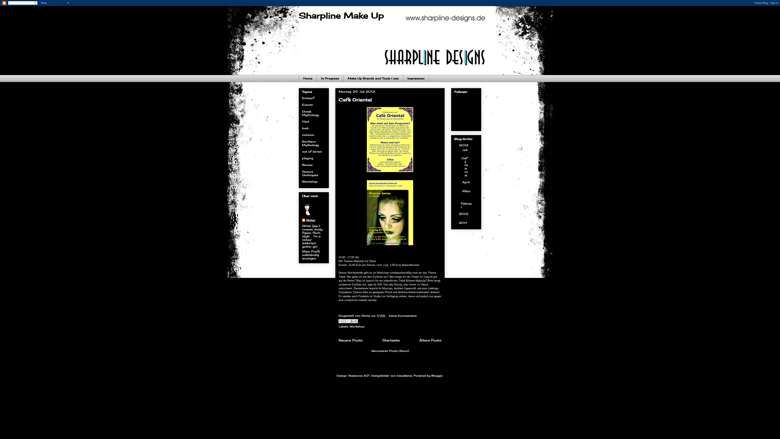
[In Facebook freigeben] (352, 321)
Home (307, 78)
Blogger (437, 375)
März (466, 191)
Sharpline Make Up (341, 16)
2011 (463, 222)
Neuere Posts (351, 340)
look (305, 128)
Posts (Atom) (399, 350)
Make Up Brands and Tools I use (373, 78)
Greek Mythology (310, 113)
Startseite (391, 340)
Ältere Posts (430, 340)
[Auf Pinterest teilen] (356, 321)
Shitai (310, 220)
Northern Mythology (310, 143)
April (466, 182)
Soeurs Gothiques (310, 173)
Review (307, 165)
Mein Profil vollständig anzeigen (311, 255)
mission (308, 135)
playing (307, 158)
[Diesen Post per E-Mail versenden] (340, 321)
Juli (465, 150)
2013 (464, 145)
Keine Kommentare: (403, 315)
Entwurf (308, 98)
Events (307, 104)
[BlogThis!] (344, 321)
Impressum (416, 78)
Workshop (357, 326)
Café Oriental (355, 99)
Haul (305, 121)
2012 (463, 214)
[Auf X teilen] (348, 321)
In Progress (330, 78)
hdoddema (404, 375)
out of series (312, 151)
